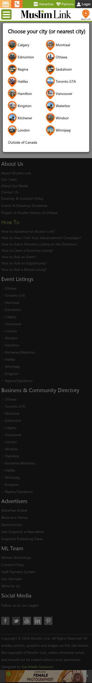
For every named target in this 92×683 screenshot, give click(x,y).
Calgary (23, 44)
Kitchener (24, 118)
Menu (11, 14)
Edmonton (25, 57)
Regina (22, 69)
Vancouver (63, 93)
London (23, 130)
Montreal (62, 44)
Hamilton (24, 93)
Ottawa (61, 57)
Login (85, 4)
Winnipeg (63, 130)
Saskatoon (63, 69)
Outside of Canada (22, 142)
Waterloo (62, 105)
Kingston (24, 105)
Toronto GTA (65, 81)
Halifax (22, 81)
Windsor (62, 118)
